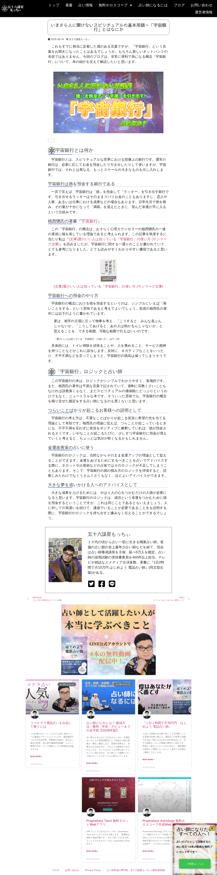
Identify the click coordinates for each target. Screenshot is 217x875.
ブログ (179, 5)
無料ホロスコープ (113, 5)
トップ (53, 5)
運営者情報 (204, 12)
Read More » (36, 756)
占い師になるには (153, 5)
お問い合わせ (202, 5)
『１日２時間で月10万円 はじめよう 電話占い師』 (164, 724)
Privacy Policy (93, 870)
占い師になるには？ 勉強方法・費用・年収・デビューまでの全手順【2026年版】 (108, 726)
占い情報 (85, 5)
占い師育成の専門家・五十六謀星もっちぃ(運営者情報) (136, 870)
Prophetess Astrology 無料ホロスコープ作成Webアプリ (163, 822)
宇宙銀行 (89, 220)
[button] (212, 828)
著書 (68, 5)
